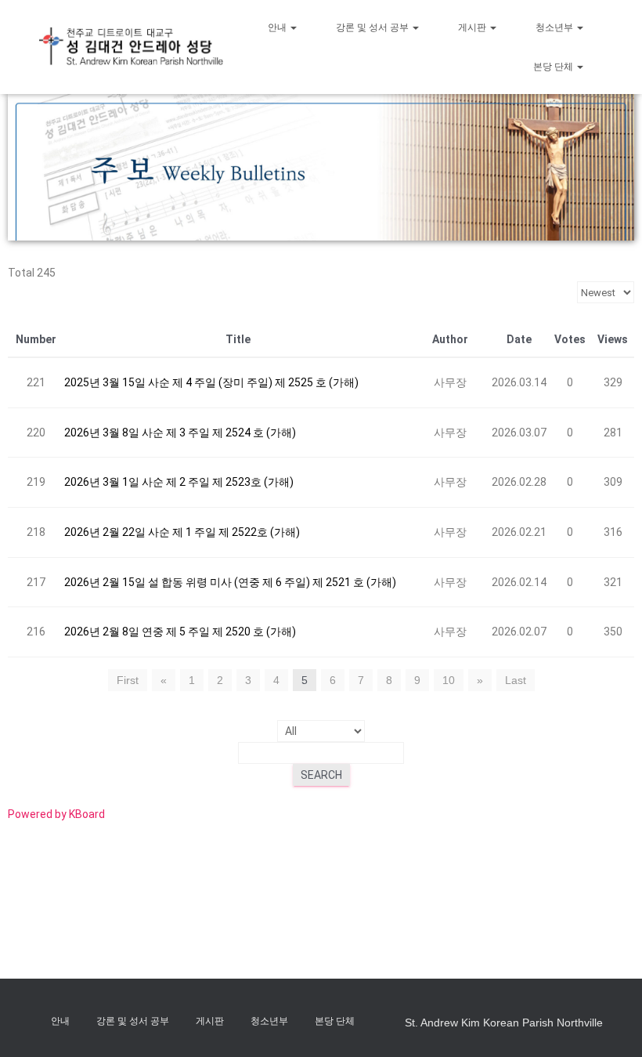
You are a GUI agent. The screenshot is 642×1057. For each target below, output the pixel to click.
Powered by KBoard (56, 814)
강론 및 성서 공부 (373, 27)
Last (515, 680)
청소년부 (555, 27)
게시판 (473, 27)
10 (448, 680)
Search (321, 775)
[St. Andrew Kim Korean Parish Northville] (131, 46)
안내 (278, 27)
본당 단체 (554, 66)
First (128, 680)
